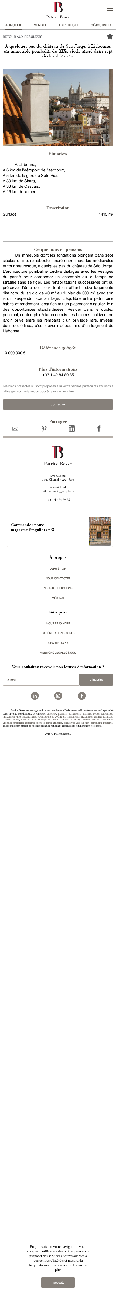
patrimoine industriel (102, 722)
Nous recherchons (58, 588)
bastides (96, 719)
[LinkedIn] (72, 428)
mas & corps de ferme (45, 719)
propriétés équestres (24, 722)
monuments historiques (79, 716)
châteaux (51, 713)
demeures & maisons (80, 713)
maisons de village (70, 719)
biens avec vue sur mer (76, 722)
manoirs (62, 713)
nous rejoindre (58, 623)
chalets (86, 719)
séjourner (101, 25)
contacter (58, 404)
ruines (16, 719)
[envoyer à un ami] (16, 428)
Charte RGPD (58, 642)
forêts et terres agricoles (49, 722)
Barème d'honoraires (58, 633)
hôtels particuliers (102, 713)
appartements (29, 716)
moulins (25, 719)
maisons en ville (12, 716)
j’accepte (58, 1282)
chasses (7, 719)
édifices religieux (103, 716)
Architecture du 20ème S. (52, 716)
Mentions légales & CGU (58, 652)
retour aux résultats (22, 37)
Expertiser (69, 25)
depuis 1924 (58, 568)
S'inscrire (96, 679)
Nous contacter (58, 578)
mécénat (58, 597)
